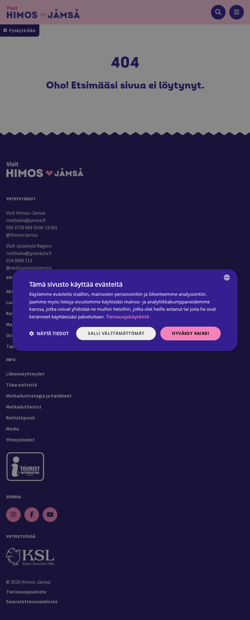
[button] (49, 333)
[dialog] (125, 310)
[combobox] (227, 277)
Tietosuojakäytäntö (127, 317)
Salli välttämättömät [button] (116, 333)
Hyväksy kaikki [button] (190, 333)
